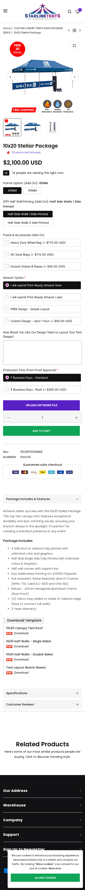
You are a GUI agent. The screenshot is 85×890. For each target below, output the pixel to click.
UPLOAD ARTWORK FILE (41, 405)
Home (7, 28)
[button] (75, 77)
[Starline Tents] (42, 11)
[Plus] (76, 417)
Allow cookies (45, 878)
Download (20, 633)
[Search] (69, 11)
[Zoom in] (74, 45)
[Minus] (8, 417)
